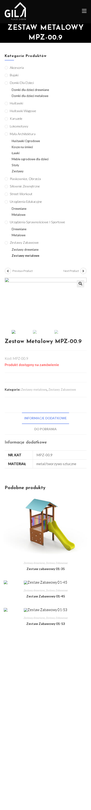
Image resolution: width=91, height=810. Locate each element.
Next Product (71, 271)
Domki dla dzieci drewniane (30, 90)
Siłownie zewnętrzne (25, 186)
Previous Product (22, 271)
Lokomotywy (19, 126)
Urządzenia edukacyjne (26, 201)
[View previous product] (8, 271)
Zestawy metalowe (34, 389)
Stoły (15, 165)
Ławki (16, 153)
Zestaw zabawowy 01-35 (46, 569)
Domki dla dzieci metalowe (30, 96)
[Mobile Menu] (82, 11)
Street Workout (21, 194)
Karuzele (16, 118)
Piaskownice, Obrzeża (25, 179)
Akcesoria (17, 68)
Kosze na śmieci (22, 147)
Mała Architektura (22, 134)
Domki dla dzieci (22, 83)
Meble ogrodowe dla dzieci (30, 159)
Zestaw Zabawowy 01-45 (45, 596)
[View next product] (83, 271)
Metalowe (18, 215)
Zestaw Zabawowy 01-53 (45, 624)
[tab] (46, 418)
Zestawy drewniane (34, 563)
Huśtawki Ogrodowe (26, 141)
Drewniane (19, 208)
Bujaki (14, 75)
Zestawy (18, 171)
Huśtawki (16, 103)
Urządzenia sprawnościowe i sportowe (37, 222)
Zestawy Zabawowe (62, 389)
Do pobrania (45, 429)
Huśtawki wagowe (23, 111)
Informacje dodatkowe (45, 418)
